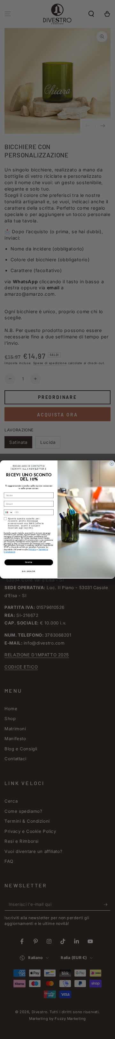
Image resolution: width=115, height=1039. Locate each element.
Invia (28, 562)
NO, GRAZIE (28, 571)
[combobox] (8, 512)
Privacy (32, 549)
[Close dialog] (111, 463)
